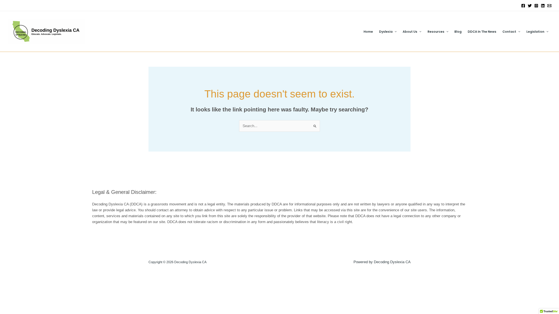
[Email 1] (549, 6)
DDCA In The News (482, 31)
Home (368, 31)
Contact (509, 31)
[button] (395, 31)
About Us (410, 31)
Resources (436, 31)
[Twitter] (530, 6)
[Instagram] (536, 6)
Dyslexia (386, 31)
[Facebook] (523, 6)
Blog (458, 31)
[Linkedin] (543, 6)
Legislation (535, 31)
